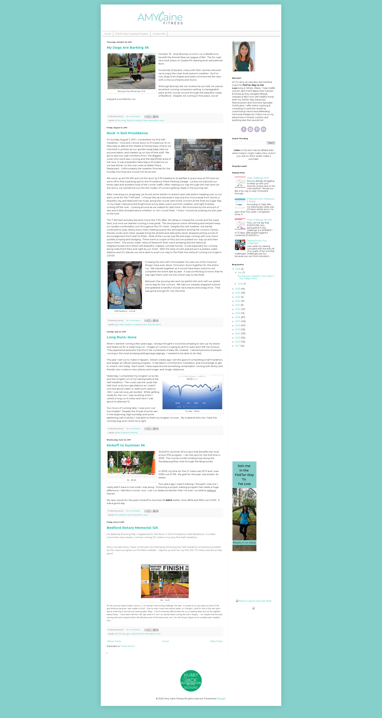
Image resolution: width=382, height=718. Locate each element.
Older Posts (216, 641)
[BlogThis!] (148, 116)
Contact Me (159, 33)
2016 (238, 325)
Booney (122, 120)
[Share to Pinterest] (157, 116)
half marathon (126, 324)
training (134, 432)
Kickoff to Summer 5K (126, 445)
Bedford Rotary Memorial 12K (132, 528)
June (241, 283)
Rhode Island (154, 324)
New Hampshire (151, 120)
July (240, 272)
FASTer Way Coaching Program (131, 33)
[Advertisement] (250, 575)
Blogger (221, 698)
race (162, 120)
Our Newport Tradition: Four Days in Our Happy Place (255, 277)
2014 (238, 333)
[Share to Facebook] (154, 116)
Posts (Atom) (128, 646)
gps (117, 324)
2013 (238, 337)
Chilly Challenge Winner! (259, 219)
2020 (238, 309)
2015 (238, 329)
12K (116, 634)
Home (107, 33)
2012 (238, 341)
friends (130, 120)
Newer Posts (114, 641)
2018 (238, 317)
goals (117, 432)
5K (116, 120)
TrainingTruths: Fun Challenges (257, 242)
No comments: (133, 116)
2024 (238, 292)
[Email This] (145, 116)
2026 (238, 269)
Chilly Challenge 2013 (258, 178)
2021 (238, 305)
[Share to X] (151, 116)
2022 (238, 301)
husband (138, 120)
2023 (238, 297)
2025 (238, 288)
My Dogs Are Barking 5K (128, 48)
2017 (238, 321)
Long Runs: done (122, 337)
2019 (238, 313)
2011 (237, 345)
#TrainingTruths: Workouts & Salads (260, 200)
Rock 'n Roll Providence (127, 133)
